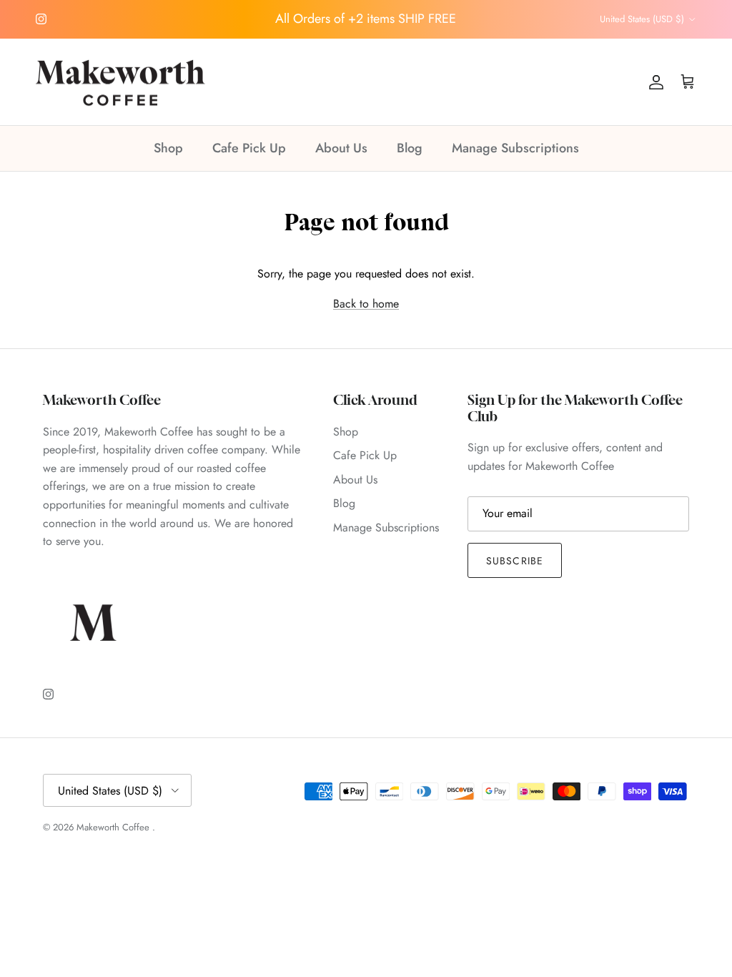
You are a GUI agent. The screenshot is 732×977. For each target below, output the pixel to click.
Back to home (366, 303)
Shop (168, 148)
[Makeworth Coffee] (121, 82)
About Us (341, 148)
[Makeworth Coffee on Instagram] (41, 19)
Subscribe (514, 561)
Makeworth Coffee (114, 827)
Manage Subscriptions (515, 148)
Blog (409, 148)
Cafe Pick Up (249, 148)
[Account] (653, 82)
